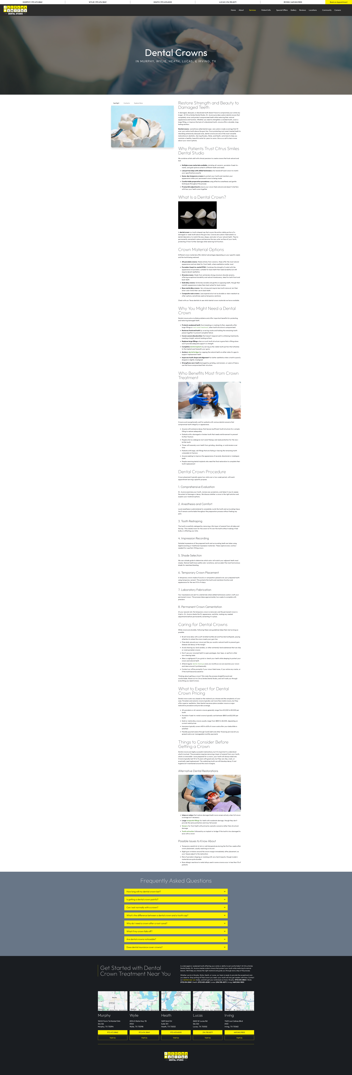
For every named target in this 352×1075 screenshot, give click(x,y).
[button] (245, 10)
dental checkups (198, 664)
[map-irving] (239, 1001)
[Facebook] (344, 10)
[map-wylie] (144, 1001)
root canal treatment (200, 327)
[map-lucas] (207, 1001)
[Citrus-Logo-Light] (15, 10)
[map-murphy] (112, 1001)
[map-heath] (176, 1001)
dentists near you (189, 980)
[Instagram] (347, 10)
